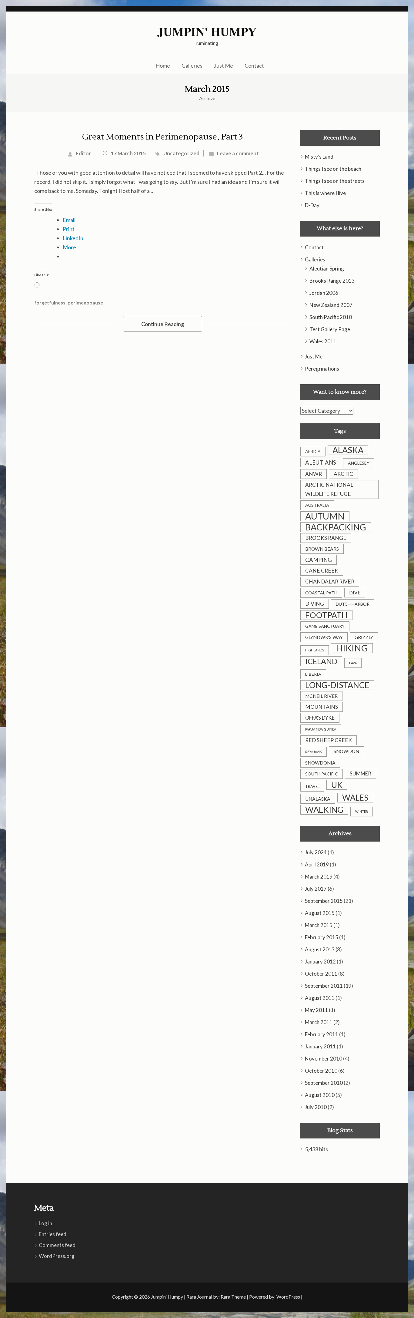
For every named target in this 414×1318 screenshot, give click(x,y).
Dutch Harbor (352, 604)
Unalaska (317, 799)
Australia (317, 505)
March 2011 (318, 1022)
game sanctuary (325, 626)
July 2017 (316, 889)
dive (354, 592)
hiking (352, 648)
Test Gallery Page (329, 329)
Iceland (321, 661)
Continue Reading (162, 324)
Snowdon (346, 751)
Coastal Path (321, 592)
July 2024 (316, 852)
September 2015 (324, 901)
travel (312, 786)
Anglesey (358, 463)
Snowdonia (320, 762)
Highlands (314, 650)
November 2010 (323, 1058)
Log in (45, 1223)
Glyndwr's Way (324, 637)
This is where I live (325, 193)
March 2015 (318, 925)
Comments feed (57, 1245)
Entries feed (52, 1234)
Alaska (347, 450)
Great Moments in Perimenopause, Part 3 (162, 136)
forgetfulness (49, 302)
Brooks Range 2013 (332, 280)
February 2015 (321, 937)
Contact (254, 65)
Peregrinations (322, 368)
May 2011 (316, 1010)
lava (353, 663)
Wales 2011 (322, 341)
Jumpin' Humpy (207, 31)
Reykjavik (313, 752)
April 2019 (317, 864)
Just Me (223, 65)
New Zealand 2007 (330, 305)
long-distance (337, 685)
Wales (355, 797)
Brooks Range (325, 538)
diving (314, 603)
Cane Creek (321, 570)
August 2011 (320, 998)
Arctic (343, 474)
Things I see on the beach (333, 169)
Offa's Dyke (320, 718)
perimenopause (85, 302)
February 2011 (321, 1034)
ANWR (313, 474)
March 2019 (318, 876)
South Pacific (321, 773)
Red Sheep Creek (328, 740)
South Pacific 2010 (330, 317)
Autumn (325, 516)
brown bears (322, 549)
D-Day (312, 205)
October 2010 (321, 1071)
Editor (83, 153)
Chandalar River (329, 581)
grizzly (364, 637)
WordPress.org (57, 1256)
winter (361, 811)
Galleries (192, 65)
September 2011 (324, 986)
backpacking (335, 527)
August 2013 (320, 949)
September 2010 (324, 1083)
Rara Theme (233, 1297)
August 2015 (320, 913)
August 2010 (320, 1095)
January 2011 (320, 1046)
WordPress (288, 1297)
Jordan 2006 (323, 293)
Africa (313, 451)
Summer (360, 774)
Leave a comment (238, 153)
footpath (326, 615)
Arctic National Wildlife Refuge (329, 489)
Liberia (313, 674)
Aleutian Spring (326, 268)
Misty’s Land (319, 156)
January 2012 (320, 961)
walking (324, 810)
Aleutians (320, 462)
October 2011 (321, 973)
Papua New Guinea (320, 729)
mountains (321, 707)
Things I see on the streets (335, 181)
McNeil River (321, 696)
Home (162, 65)
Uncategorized (181, 153)
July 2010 (316, 1107)
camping (318, 559)
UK (336, 785)
